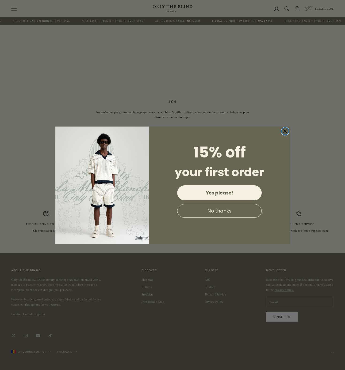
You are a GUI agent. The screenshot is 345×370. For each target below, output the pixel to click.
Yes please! (219, 193)
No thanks (219, 211)
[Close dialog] (285, 131)
